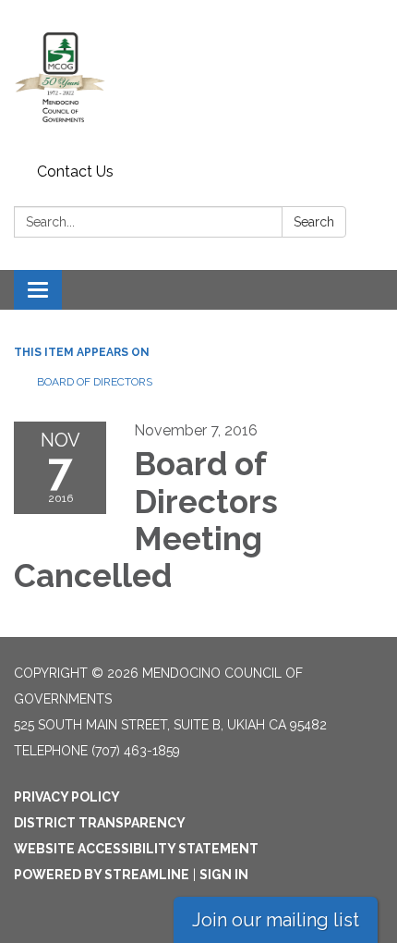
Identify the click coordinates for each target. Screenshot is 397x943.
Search (314, 221)
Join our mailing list (275, 920)
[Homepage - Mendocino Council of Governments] (198, 78)
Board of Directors (94, 381)
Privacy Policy (67, 797)
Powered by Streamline (101, 874)
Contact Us (75, 171)
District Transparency (100, 822)
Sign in (223, 874)
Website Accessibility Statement (136, 848)
